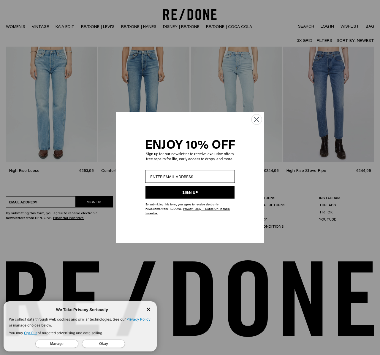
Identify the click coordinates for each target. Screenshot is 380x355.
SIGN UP (190, 192)
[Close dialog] (256, 119)
